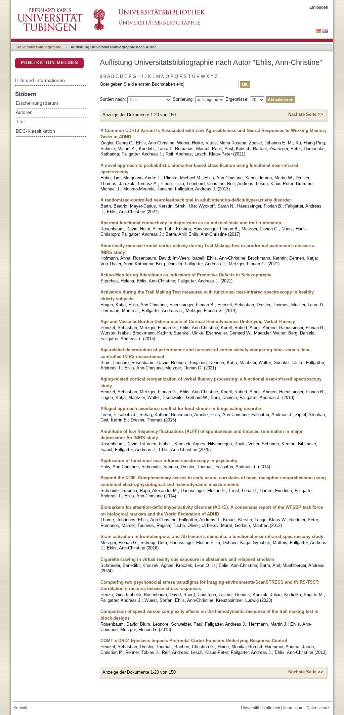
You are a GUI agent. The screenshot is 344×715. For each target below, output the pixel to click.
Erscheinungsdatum (37, 103)
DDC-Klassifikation (35, 131)
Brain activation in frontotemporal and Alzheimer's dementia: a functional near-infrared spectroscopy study (211, 536)
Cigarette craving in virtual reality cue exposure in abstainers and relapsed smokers (187, 559)
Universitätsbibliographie (38, 47)
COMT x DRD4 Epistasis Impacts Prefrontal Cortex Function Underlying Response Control (193, 640)
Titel (20, 121)
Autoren (24, 112)
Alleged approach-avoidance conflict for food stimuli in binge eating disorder (180, 408)
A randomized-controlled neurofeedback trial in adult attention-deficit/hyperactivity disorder (195, 200)
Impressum (293, 708)
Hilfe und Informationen (40, 80)
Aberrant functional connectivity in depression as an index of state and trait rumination (190, 222)
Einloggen (318, 7)
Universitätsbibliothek (260, 708)
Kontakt (20, 708)
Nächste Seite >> (305, 114)
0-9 (103, 76)
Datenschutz (317, 708)
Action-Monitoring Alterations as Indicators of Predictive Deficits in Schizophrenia (185, 274)
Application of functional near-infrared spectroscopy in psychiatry (168, 460)
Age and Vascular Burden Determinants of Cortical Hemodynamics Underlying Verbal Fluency (197, 321)
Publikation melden (49, 62)
